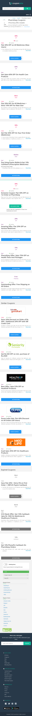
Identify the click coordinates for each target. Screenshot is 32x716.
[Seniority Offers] (16, 345)
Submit (27, 643)
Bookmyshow (7, 616)
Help (5, 659)
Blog (5, 661)
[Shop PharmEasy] (4, 20)
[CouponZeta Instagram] (16, 703)
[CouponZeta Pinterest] (12, 703)
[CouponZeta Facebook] (6, 703)
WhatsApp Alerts (8, 664)
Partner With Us (8, 696)
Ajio (4, 610)
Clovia (5, 612)
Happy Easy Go (7, 621)
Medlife (5, 607)
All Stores (6, 655)
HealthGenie (7, 587)
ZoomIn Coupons (8, 678)
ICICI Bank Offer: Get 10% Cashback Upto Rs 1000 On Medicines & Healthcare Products (15, 516)
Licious (5, 625)
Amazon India (7, 601)
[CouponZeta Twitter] (9, 703)
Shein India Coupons (9, 680)
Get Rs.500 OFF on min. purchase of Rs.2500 (15, 355)
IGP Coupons (7, 673)
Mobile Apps (7, 662)
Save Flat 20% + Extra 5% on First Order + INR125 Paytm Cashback (14, 484)
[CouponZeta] (16, 3)
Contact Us (7, 692)
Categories (7, 657)
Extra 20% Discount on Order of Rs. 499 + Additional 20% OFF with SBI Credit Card (15, 321)
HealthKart (6, 585)
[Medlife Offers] (16, 442)
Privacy (6, 688)
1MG (5, 594)
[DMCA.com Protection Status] (7, 630)
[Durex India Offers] (16, 410)
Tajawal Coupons (8, 676)
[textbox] (13, 8)
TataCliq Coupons (8, 671)
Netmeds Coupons (8, 675)
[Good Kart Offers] (16, 311)
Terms (6, 690)
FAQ (5, 694)
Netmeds (6, 619)
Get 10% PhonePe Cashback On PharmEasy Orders (13, 546)
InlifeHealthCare (8, 590)
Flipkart (5, 603)
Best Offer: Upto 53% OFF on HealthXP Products (12, 387)
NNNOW (6, 623)
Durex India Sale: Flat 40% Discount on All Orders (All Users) (15, 419)
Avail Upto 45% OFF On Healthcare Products (15, 452)
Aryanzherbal (7, 592)
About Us (6, 686)
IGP (4, 605)
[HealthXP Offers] (16, 378)
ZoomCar (6, 614)
